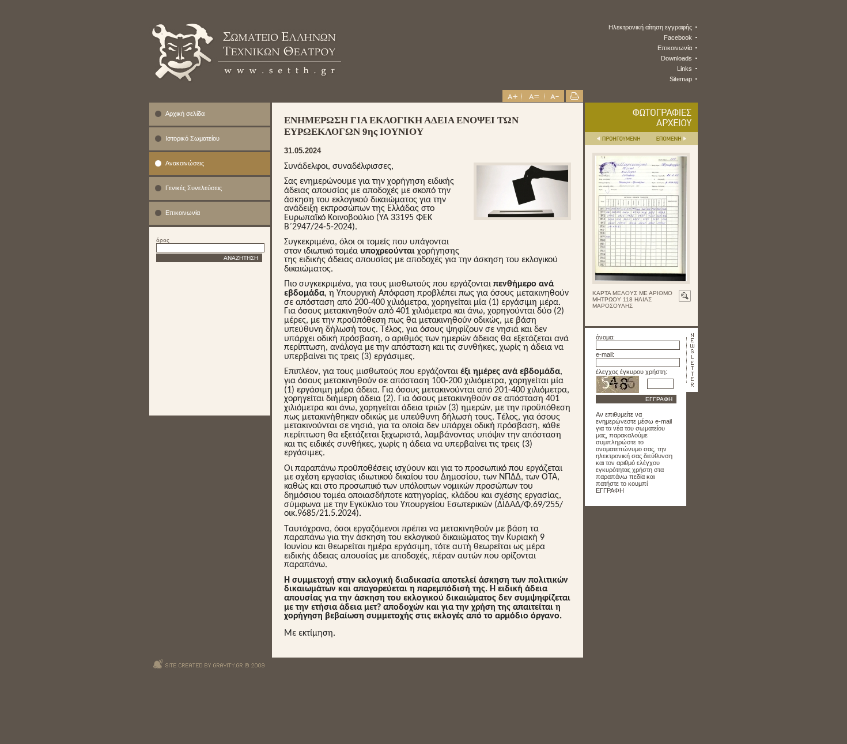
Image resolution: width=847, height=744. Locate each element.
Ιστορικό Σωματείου (192, 138)
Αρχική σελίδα (185, 113)
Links (684, 68)
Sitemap (681, 78)
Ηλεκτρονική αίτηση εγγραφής (650, 27)
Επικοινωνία (674, 47)
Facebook (678, 37)
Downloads (676, 58)
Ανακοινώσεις (184, 163)
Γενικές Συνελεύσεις (193, 187)
